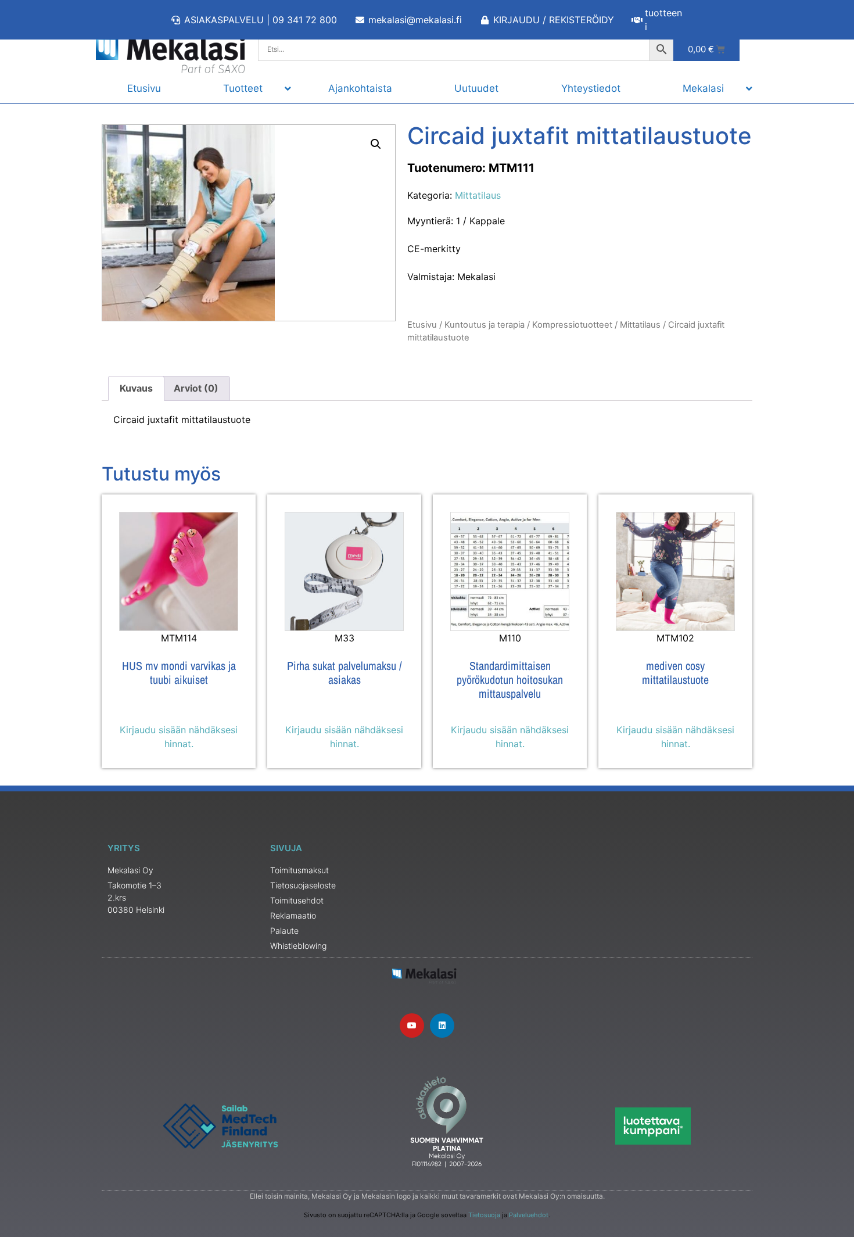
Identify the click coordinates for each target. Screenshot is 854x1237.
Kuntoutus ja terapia (484, 325)
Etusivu (422, 325)
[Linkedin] (442, 1025)
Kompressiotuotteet (572, 325)
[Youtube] (412, 1025)
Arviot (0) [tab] (196, 388)
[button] (375, 144)
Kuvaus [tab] (136, 388)
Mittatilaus (478, 195)
